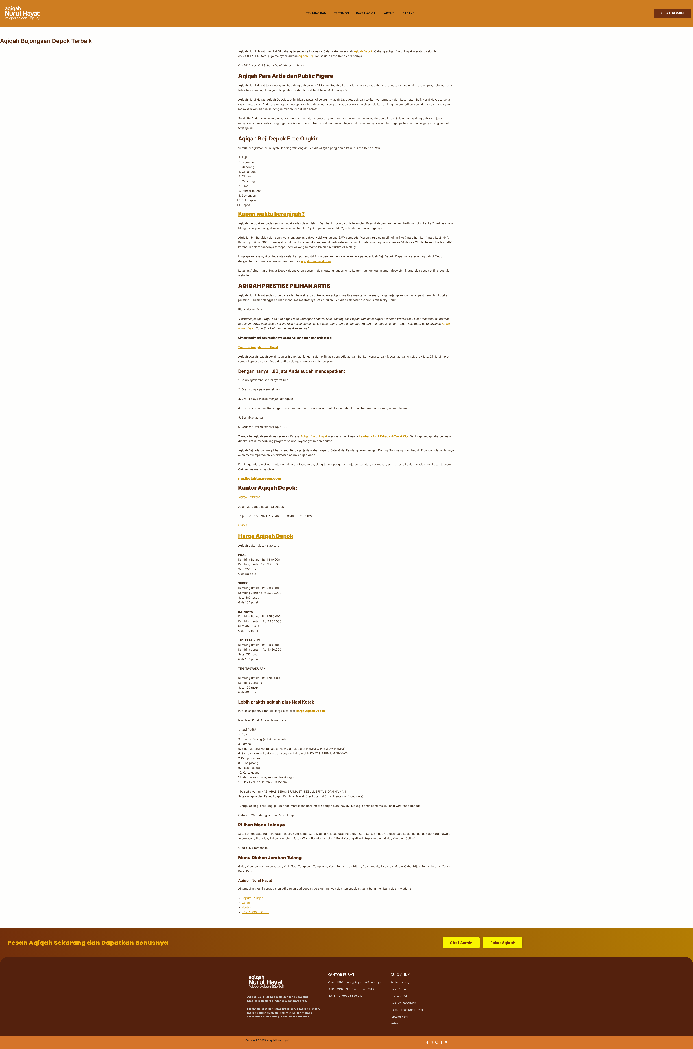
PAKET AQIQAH (367, 13)
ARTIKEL (390, 13)
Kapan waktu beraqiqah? (271, 213)
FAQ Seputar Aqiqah (403, 1003)
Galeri (246, 902)
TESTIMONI (342, 13)
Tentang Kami (399, 1016)
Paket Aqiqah (398, 989)
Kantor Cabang (399, 982)
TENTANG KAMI (316, 13)
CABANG (408, 13)
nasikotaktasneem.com (259, 478)
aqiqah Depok (363, 51)
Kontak (246, 907)
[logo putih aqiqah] (23, 13)
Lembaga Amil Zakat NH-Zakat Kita (383, 436)
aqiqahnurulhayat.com (316, 261)
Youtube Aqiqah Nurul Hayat (258, 347)
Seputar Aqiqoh (252, 898)
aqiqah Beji (305, 56)
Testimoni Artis (399, 996)
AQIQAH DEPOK (249, 497)
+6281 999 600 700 (255, 912)
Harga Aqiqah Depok (265, 536)
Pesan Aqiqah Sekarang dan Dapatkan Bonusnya (88, 942)
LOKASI (243, 525)
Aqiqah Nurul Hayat (313, 436)
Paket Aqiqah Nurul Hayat (406, 1009)
